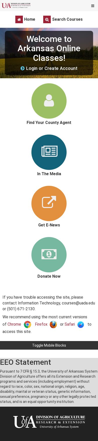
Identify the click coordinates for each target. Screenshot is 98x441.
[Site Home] (16, 5)
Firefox (41, 324)
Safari (70, 324)
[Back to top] (92, 354)
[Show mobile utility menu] (92, 5)
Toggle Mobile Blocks (49, 345)
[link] (49, 104)
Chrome (14, 324)
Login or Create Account (51, 68)
